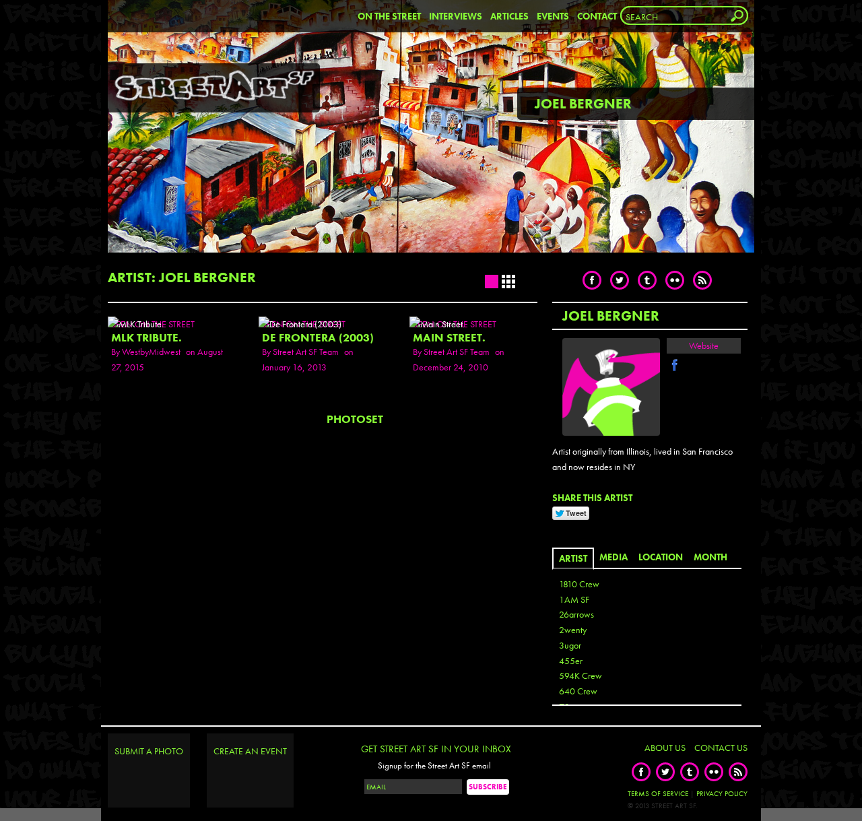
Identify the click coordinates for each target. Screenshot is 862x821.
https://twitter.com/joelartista (691, 365)
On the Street (389, 16)
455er (571, 661)
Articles (509, 16)
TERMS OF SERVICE (658, 793)
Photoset (355, 419)
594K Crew (580, 675)
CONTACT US (721, 748)
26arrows (576, 614)
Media (613, 557)
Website (704, 345)
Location (660, 557)
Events (553, 16)
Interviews (455, 16)
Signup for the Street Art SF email (434, 765)
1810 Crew (579, 584)
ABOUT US (665, 748)
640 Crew (578, 691)
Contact (597, 16)
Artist (573, 558)
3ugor (570, 645)
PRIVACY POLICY (722, 793)
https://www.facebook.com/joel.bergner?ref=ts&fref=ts (675, 365)
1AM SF (574, 599)
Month (710, 557)
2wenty (573, 630)
